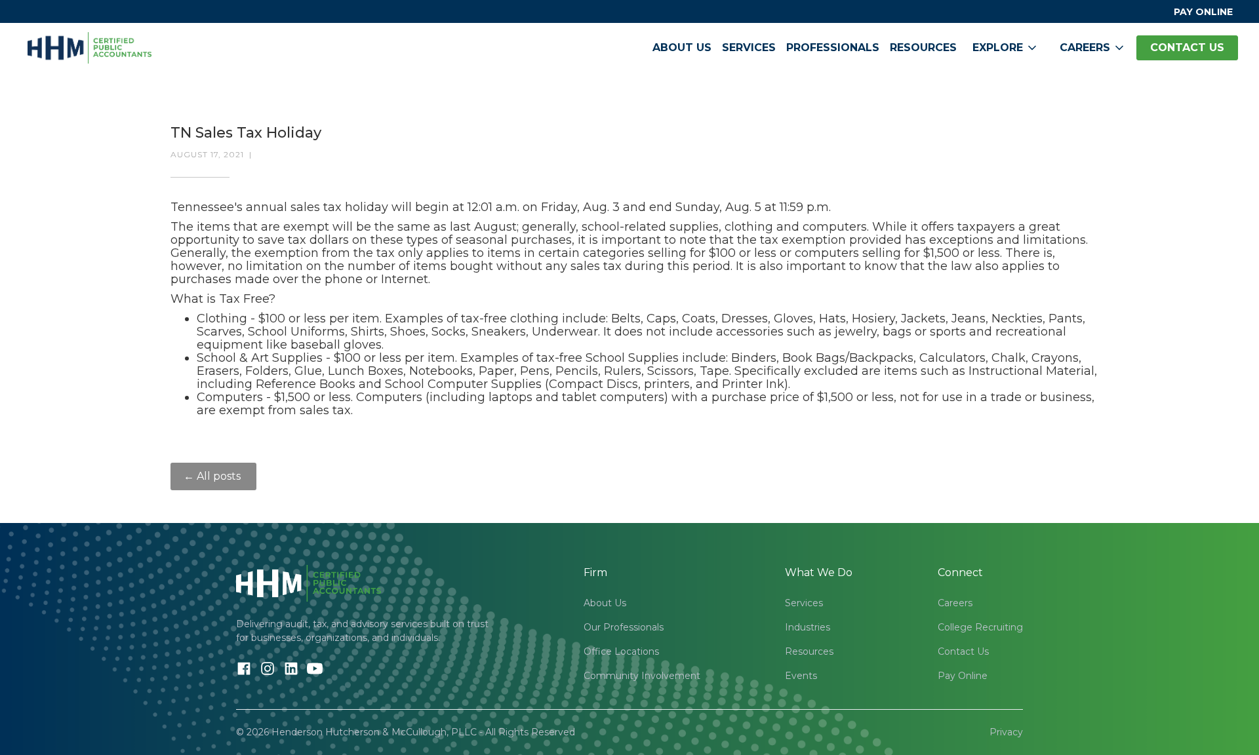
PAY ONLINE (1203, 12)
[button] (1005, 48)
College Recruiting (980, 627)
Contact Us (963, 651)
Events (801, 676)
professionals (832, 47)
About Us (681, 47)
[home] (89, 47)
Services (749, 47)
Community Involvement (642, 676)
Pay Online (963, 676)
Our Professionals (624, 627)
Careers (955, 603)
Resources (923, 47)
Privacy (1006, 732)
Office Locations (621, 651)
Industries (807, 627)
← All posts (213, 476)
